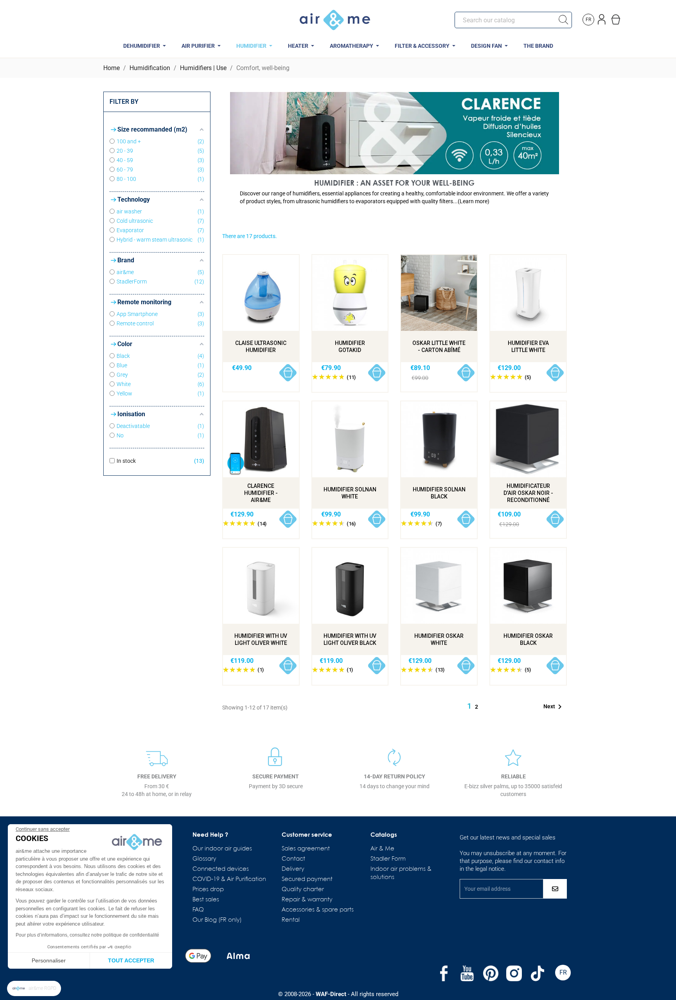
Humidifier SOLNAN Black (439, 493)
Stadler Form (388, 859)
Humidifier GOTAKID (350, 346)
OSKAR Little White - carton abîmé (439, 346)
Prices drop (208, 889)
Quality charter (303, 889)
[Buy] (288, 373)
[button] (34, 988)
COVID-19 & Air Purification (229, 879)
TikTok (537, 973)
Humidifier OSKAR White (439, 639)
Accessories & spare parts (318, 910)
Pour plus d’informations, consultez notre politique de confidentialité (87, 935)
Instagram (514, 973)
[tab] (394, 197)
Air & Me (382, 849)
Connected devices (220, 869)
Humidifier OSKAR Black (528, 639)
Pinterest (490, 973)
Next (554, 706)
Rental (291, 920)
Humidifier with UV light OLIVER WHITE (260, 639)
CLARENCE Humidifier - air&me (261, 493)
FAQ (198, 910)
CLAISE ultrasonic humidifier (260, 346)
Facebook (443, 973)
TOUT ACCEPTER (131, 960)
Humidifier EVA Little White (528, 346)
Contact (293, 859)
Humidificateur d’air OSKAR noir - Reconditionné (528, 493)
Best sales (205, 900)
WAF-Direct (331, 994)
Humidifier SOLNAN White (350, 493)
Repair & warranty (307, 900)
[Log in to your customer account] (602, 18)
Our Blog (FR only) (217, 920)
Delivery (293, 869)
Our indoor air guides (222, 849)
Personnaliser (49, 960)
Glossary (204, 859)
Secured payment (307, 879)
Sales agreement (306, 849)
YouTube (467, 973)
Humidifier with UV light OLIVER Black (350, 639)
